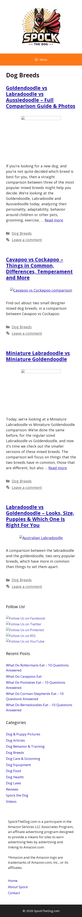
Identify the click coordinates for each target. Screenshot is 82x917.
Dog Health (15, 777)
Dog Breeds (22, 233)
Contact (14, 893)
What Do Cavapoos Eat (24, 676)
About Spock (18, 887)
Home (13, 880)
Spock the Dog (17, 795)
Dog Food (13, 770)
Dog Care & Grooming (23, 758)
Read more (54, 220)
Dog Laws (13, 783)
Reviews (12, 789)
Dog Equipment (18, 764)
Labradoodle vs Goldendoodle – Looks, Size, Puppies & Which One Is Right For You (40, 515)
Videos (11, 801)
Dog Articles (15, 740)
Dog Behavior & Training (25, 746)
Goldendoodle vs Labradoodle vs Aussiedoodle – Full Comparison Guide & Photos (40, 96)
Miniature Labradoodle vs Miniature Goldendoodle (38, 356)
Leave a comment (27, 239)
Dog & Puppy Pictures (23, 734)
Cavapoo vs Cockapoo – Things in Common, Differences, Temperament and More (39, 268)
